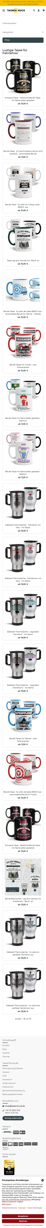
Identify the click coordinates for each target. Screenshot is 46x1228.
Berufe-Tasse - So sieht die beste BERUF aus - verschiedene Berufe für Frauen (23, 793)
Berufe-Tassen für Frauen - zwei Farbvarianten (23, 366)
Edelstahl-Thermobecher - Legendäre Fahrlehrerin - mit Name (23, 686)
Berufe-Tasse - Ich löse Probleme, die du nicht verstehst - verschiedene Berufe (23, 152)
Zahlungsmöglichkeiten (12, 1068)
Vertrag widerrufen (13, 1118)
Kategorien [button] (7, 32)
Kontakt (5, 1045)
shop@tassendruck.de (15, 1106)
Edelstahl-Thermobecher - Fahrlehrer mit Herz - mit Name (23, 526)
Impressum (7, 1079)
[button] (34, 10)
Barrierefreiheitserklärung (13, 1091)
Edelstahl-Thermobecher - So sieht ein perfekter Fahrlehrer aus (23, 953)
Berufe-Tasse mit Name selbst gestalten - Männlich (23, 419)
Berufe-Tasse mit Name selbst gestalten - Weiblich (23, 472)
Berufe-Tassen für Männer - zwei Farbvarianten (23, 739)
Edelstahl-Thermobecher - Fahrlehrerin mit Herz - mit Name (23, 579)
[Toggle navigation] (3, 10)
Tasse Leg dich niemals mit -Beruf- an (23, 260)
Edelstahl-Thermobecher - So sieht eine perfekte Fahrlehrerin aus (23, 1006)
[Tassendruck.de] (16, 10)
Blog (4, 1049)
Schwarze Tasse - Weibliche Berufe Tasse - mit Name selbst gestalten (23, 846)
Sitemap (6, 1056)
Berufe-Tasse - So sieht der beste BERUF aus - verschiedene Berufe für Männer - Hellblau (23, 312)
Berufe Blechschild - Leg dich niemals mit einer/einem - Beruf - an (23, 900)
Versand (5, 1072)
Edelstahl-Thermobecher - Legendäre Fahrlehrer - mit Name (23, 633)
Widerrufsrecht (9, 1083)
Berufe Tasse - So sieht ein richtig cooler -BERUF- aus (23, 205)
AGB (4, 1076)
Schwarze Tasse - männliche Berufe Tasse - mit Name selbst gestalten (23, 99)
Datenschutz (7, 1087)
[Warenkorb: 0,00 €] (43, 10)
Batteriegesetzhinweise (12, 1094)
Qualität (5, 1053)
